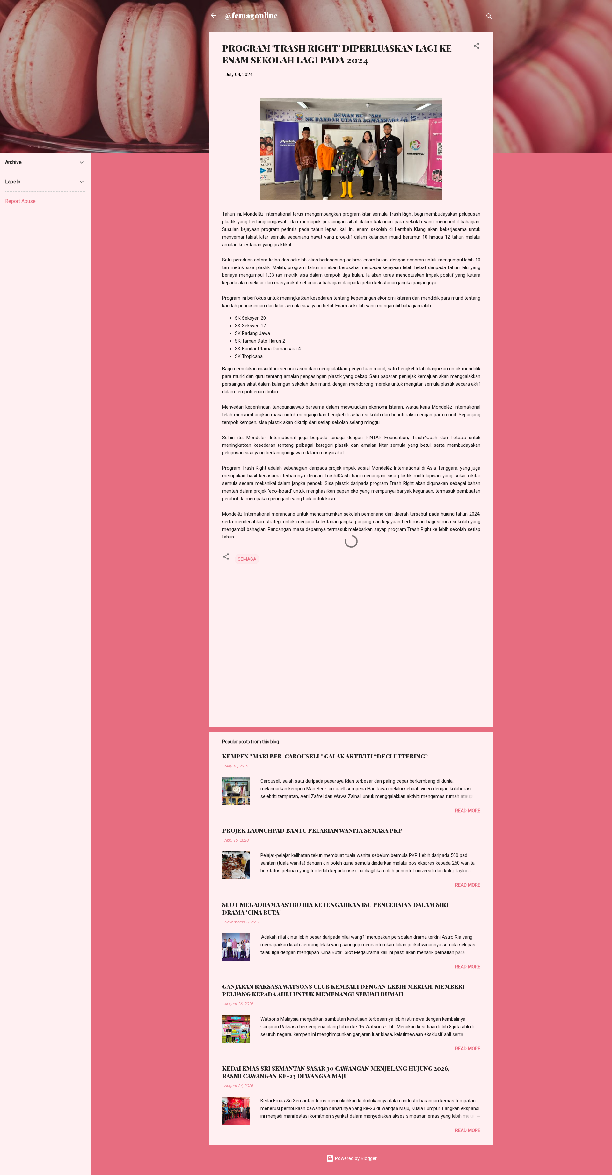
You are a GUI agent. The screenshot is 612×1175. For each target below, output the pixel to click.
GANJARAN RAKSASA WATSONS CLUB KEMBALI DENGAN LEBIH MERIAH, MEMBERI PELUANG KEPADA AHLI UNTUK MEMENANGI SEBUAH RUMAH (343, 990)
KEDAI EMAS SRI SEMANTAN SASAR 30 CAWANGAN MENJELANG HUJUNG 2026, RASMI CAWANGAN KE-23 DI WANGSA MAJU (335, 1072)
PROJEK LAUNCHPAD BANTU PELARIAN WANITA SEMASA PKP (312, 830)
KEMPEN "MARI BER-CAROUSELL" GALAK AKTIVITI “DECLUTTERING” (325, 756)
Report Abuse (20, 201)
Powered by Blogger (355, 1158)
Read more (467, 811)
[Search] (489, 17)
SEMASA (247, 559)
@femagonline (251, 15)
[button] (476, 47)
